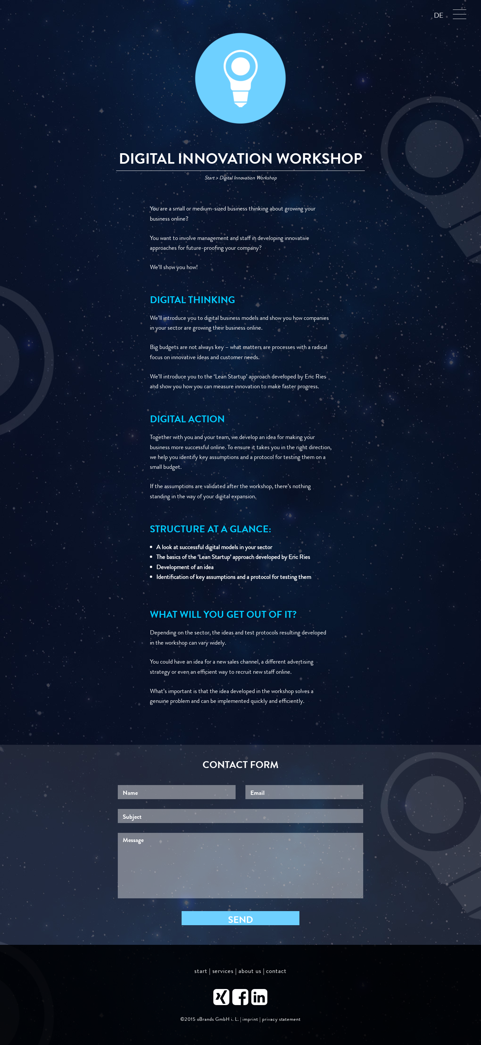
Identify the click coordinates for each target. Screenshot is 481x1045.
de (438, 15)
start (200, 970)
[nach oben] (456, 995)
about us (250, 970)
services (223, 970)
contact (276, 970)
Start (209, 177)
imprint (250, 1019)
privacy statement (281, 1019)
